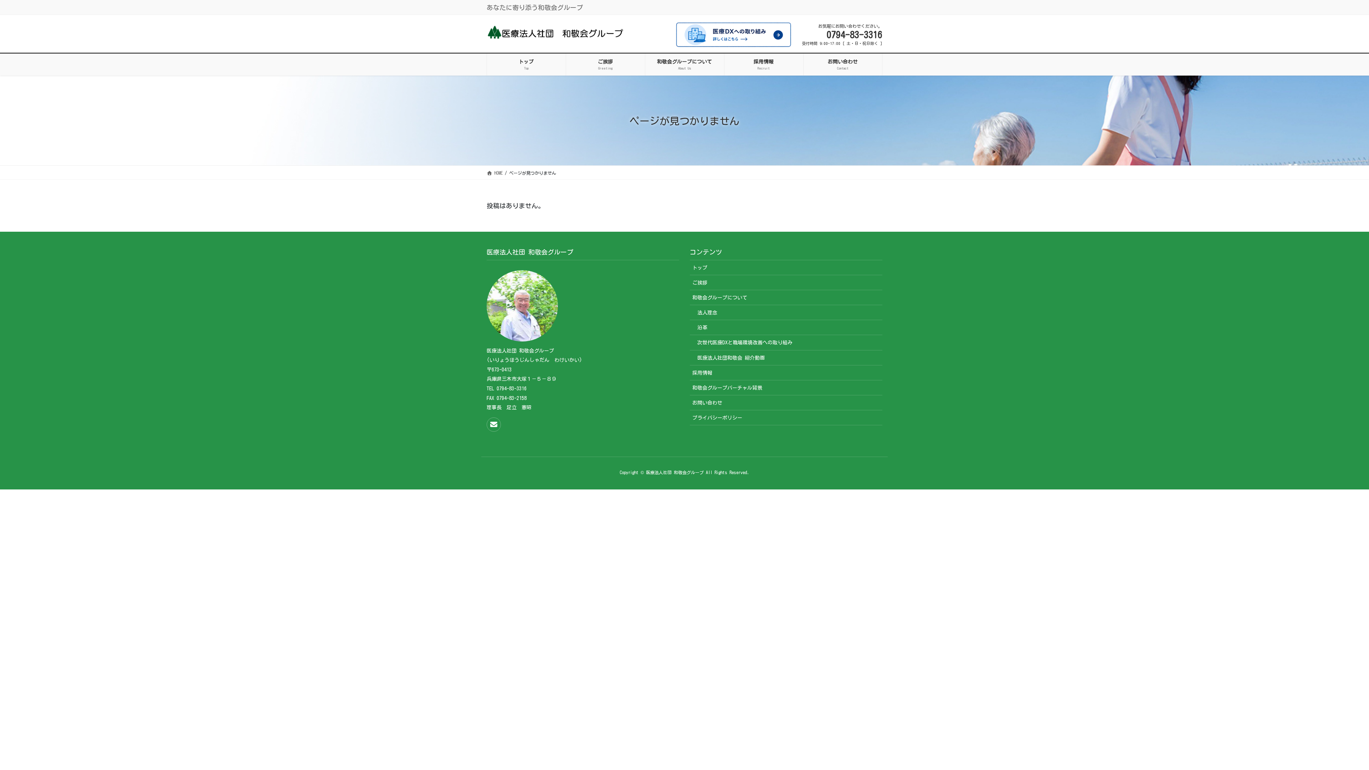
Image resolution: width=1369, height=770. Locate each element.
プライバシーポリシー (717, 417)
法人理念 (707, 312)
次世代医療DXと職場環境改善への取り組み (745, 342)
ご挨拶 (699, 282)
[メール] (494, 424)
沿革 (702, 327)
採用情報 (702, 372)
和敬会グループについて (719, 297)
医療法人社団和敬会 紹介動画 (731, 357)
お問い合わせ (707, 402)
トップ (699, 267)
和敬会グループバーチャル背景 (727, 387)
